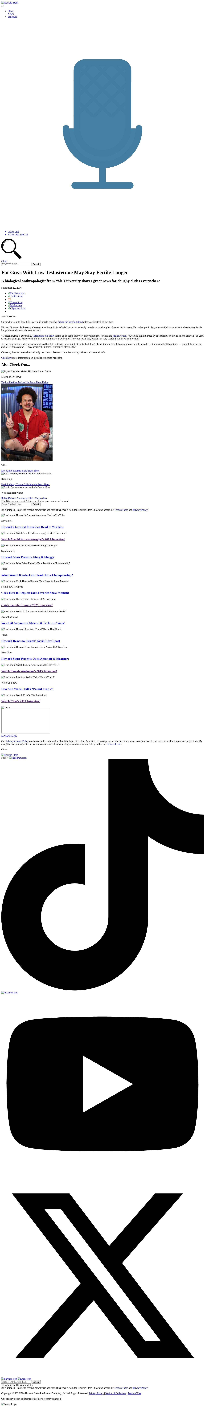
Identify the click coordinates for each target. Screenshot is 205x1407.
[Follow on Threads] (9, 1378)
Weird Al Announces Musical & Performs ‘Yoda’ (33, 623)
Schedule (12, 16)
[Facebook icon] (16, 293)
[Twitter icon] (15, 296)
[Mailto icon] (15, 305)
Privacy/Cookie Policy (17, 741)
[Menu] (2, 6)
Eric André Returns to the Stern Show (20, 470)
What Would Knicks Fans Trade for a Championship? (37, 575)
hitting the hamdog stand (70, 322)
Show (11, 11)
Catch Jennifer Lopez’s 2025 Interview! (27, 605)
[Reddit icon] (9, 299)
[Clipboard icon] (16, 308)
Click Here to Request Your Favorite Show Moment (35, 592)
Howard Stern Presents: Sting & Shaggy (27, 557)
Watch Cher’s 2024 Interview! (20, 701)
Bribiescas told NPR (43, 335)
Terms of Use (121, 509)
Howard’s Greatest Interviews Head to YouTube (32, 527)
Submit (36, 504)
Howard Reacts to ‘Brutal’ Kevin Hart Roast (30, 641)
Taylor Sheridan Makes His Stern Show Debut (24, 382)
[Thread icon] (15, 302)
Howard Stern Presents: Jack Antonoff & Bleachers (35, 658)
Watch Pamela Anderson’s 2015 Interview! (29, 671)
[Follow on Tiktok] (102, 989)
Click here (6, 357)
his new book (120, 335)
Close (4, 261)
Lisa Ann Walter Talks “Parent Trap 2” (27, 689)
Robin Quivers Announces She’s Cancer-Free (24, 498)
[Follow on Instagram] (18, 757)
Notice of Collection (115, 1393)
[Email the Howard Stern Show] (24, 1378)
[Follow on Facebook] (9, 992)
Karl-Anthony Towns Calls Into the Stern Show (25, 484)
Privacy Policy (140, 509)
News (11, 13)
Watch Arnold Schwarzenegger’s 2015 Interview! (33, 539)
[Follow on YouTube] (102, 1173)
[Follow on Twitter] (102, 1376)
